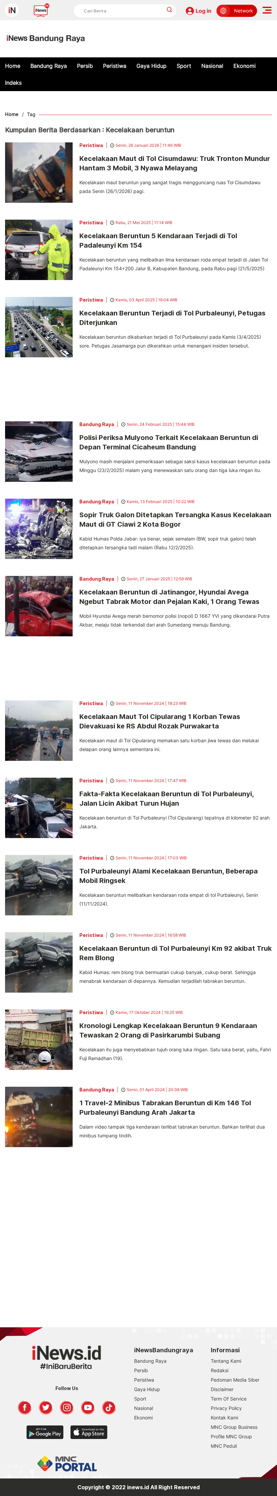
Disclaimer (222, 1389)
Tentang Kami (226, 1361)
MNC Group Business (234, 1427)
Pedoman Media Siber (235, 1380)
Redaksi (219, 1370)
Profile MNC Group (231, 1436)
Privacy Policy (226, 1408)
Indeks (13, 82)
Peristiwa (114, 65)
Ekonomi (244, 65)
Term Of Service (229, 1399)
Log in (203, 10)
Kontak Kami (224, 1417)
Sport (184, 65)
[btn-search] (169, 10)
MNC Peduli (224, 1446)
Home (12, 65)
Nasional (212, 65)
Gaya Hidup (151, 65)
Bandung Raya (48, 65)
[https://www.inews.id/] (46, 39)
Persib (85, 65)
